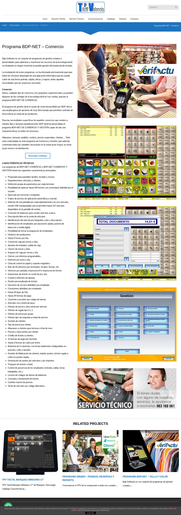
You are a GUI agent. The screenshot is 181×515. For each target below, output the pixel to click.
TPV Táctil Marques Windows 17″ (23, 480)
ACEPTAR (90, 513)
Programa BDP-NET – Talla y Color (145, 476)
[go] (176, 7)
